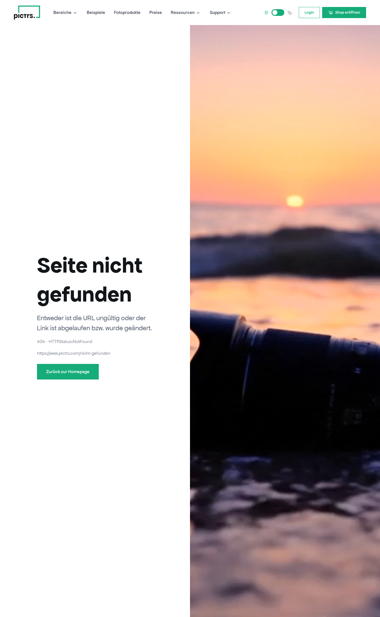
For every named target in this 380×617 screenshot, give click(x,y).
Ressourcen (183, 12)
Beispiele (96, 12)
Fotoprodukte (127, 12)
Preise (155, 12)
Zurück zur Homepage (68, 371)
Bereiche (62, 12)
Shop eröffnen (347, 12)
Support (217, 12)
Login (309, 12)
